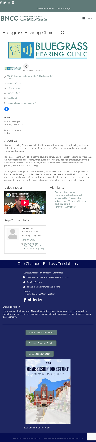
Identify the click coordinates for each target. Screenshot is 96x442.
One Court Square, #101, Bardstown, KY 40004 (48, 277)
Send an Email (28, 240)
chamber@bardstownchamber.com (43, 287)
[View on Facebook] (6, 110)
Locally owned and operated (68, 195)
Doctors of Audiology (65, 192)
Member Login (63, 8)
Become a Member (46, 8)
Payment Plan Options (65, 207)
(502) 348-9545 (34, 282)
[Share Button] (26, 66)
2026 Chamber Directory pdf (37, 428)
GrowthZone (78, 438)
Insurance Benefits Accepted (68, 198)
